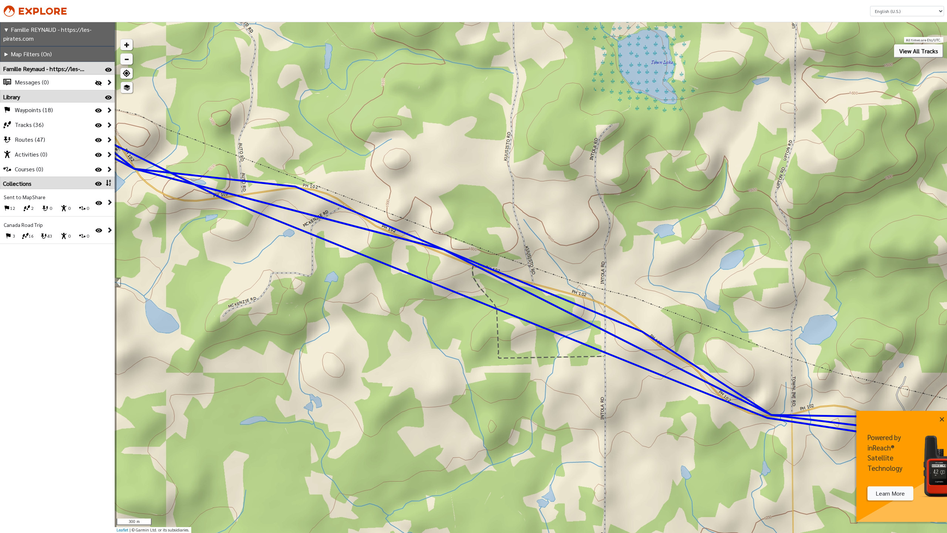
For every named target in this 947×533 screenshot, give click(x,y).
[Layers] (126, 87)
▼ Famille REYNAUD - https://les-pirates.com (47, 34)
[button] (126, 44)
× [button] (942, 418)
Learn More (890, 493)
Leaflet (122, 530)
